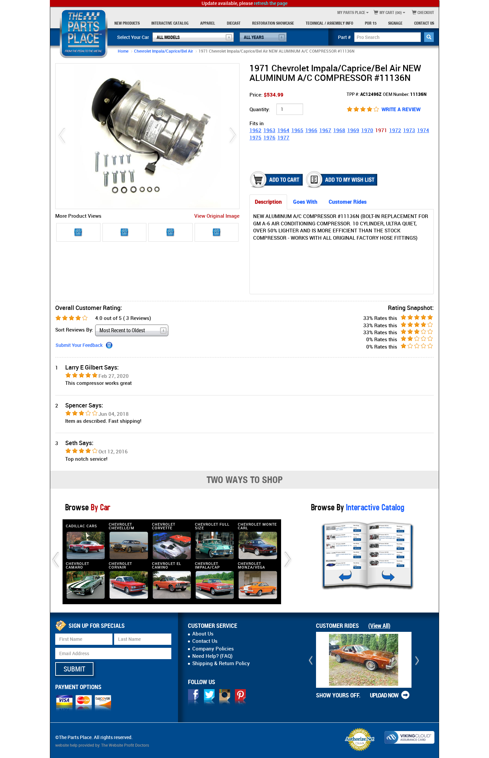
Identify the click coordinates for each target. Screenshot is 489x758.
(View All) (379, 626)
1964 (283, 130)
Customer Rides (348, 201)
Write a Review (401, 109)
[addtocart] (276, 179)
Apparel (207, 23)
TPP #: (364, 94)
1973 (409, 130)
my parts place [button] (351, 12)
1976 (269, 137)
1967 (325, 130)
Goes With (305, 201)
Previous (62, 136)
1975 (255, 137)
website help (66, 745)
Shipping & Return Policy (221, 663)
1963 (269, 130)
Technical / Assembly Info (329, 23)
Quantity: (259, 109)
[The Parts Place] (83, 33)
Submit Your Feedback (79, 345)
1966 (311, 130)
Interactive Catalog (170, 23)
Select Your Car (133, 37)
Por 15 (371, 23)
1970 (367, 130)
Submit (74, 668)
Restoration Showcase (273, 23)
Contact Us (424, 23)
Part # (344, 37)
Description (268, 201)
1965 (297, 130)
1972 (395, 130)
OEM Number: (404, 94)
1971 (381, 130)
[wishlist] (342, 179)
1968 (339, 130)
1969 (353, 130)
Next (233, 136)
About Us (203, 633)
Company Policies (213, 648)
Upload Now (384, 695)
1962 (255, 130)
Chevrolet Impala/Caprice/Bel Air (163, 51)
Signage (395, 23)
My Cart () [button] (390, 12)
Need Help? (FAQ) (212, 655)
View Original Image (217, 215)
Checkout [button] (425, 12)
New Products (127, 23)
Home (123, 51)
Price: (266, 94)
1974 (423, 130)
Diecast (234, 23)
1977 (283, 137)
